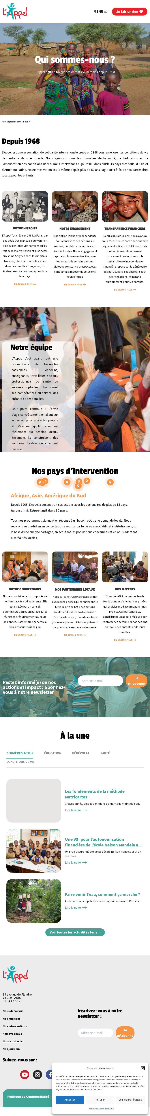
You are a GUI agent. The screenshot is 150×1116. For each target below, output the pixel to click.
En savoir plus (23, 284)
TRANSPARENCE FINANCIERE (124, 229)
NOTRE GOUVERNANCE (25, 589)
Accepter (70, 1099)
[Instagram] (37, 1074)
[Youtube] (24, 1074)
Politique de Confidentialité (28, 1096)
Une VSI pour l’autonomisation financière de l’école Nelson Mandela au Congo (102, 844)
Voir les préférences (130, 1099)
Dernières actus (19, 753)
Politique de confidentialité (101, 1108)
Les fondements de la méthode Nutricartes (95, 794)
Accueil (5, 121)
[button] (143, 1068)
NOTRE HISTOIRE (25, 228)
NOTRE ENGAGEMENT (74, 229)
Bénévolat (80, 753)
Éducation (52, 753)
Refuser (100, 1099)
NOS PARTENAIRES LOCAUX (75, 589)
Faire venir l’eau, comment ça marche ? (102, 894)
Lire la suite (73, 810)
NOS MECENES (125, 589)
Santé (105, 753)
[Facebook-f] (50, 1074)
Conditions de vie (20, 762)
